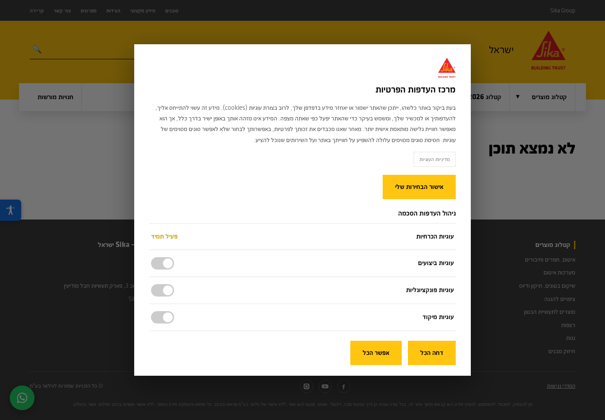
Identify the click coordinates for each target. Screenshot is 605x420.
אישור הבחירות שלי (419, 187)
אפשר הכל (376, 353)
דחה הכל (431, 353)
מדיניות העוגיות (434, 159)
